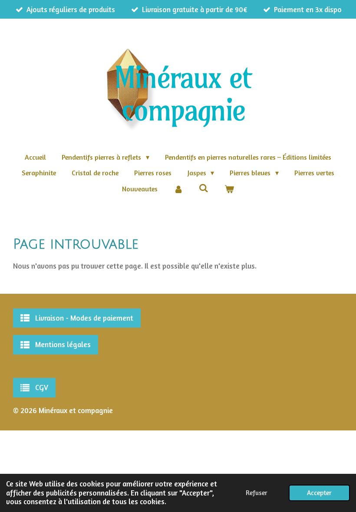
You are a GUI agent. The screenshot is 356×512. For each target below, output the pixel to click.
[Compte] (178, 189)
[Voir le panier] (229, 189)
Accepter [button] (319, 493)
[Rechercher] (203, 188)
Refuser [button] (256, 493)
